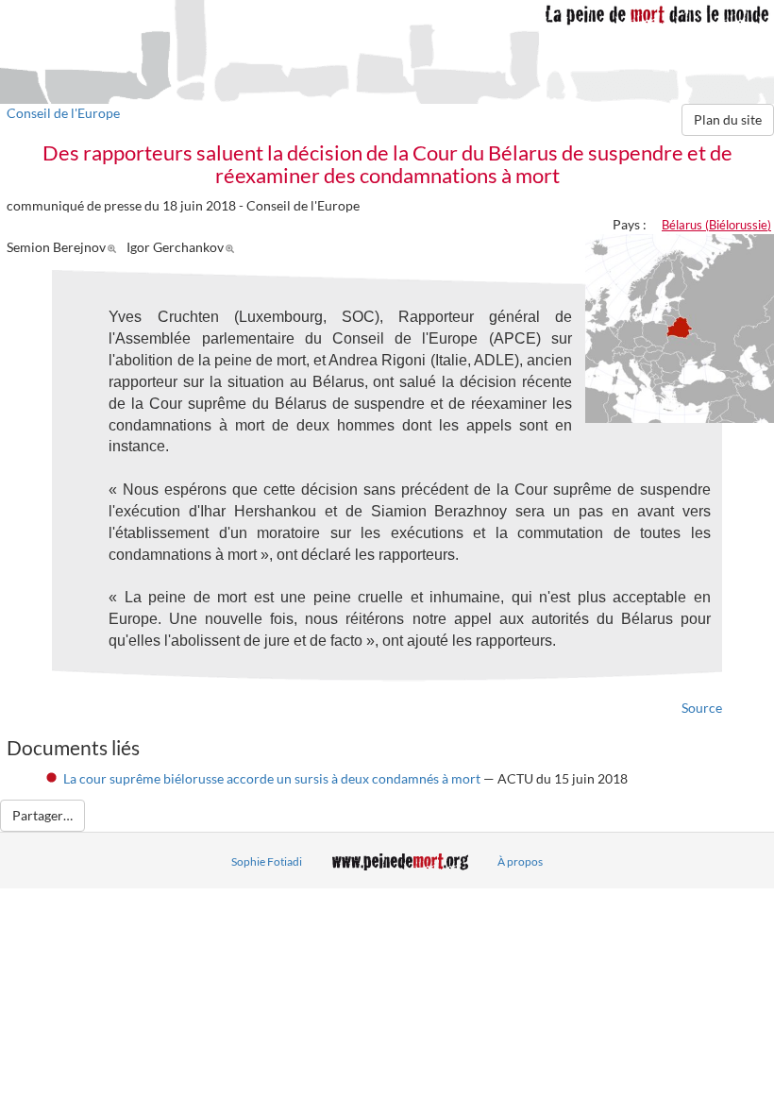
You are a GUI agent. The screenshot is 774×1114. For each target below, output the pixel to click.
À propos (520, 861)
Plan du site (728, 119)
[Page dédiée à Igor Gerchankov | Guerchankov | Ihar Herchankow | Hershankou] (233, 247)
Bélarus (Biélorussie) (716, 224)
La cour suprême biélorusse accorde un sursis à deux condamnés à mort (271, 778)
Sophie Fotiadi (266, 861)
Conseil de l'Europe (63, 113)
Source (701, 708)
